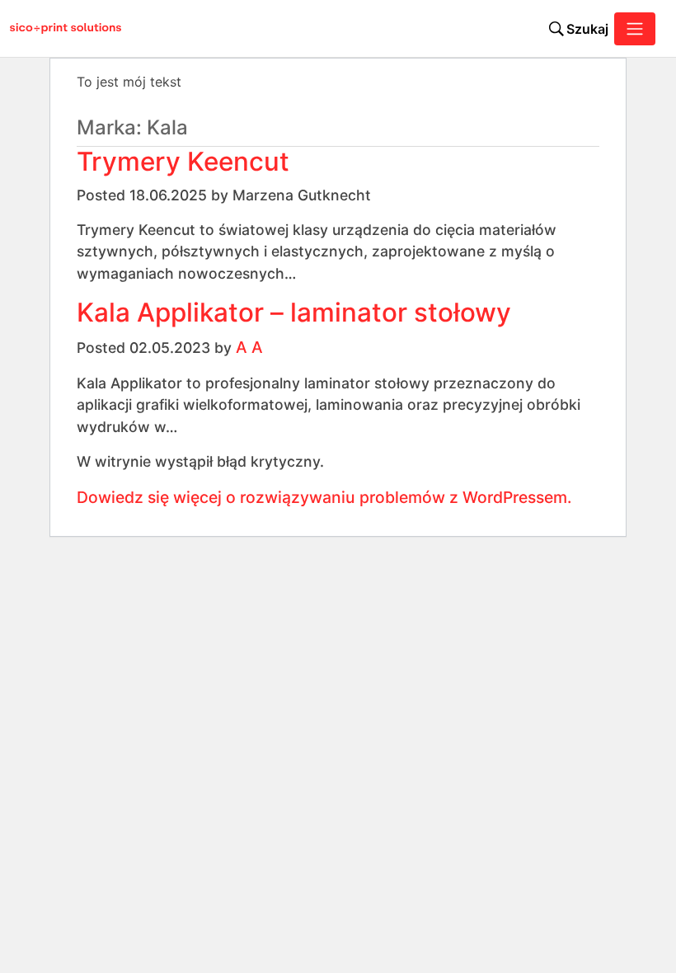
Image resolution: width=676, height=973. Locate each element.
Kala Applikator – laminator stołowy (294, 312)
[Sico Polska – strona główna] (56, 29)
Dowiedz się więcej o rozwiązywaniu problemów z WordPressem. (324, 497)
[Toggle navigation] (634, 28)
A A (249, 347)
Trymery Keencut (183, 161)
